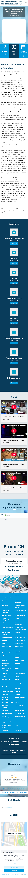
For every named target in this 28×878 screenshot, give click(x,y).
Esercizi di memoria (7, 691)
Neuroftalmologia (7, 713)
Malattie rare (18, 596)
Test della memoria (7, 687)
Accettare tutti (14, 870)
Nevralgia (17, 694)
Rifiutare (14, 863)
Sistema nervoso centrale (6, 726)
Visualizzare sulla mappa (14, 833)
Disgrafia (4, 660)
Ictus (3, 643)
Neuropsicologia (6, 615)
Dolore (16, 725)
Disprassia (18, 730)
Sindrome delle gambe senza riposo (20, 628)
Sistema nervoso (6, 646)
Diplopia (17, 702)
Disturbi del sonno (20, 615)
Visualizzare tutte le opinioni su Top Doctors (14, 792)
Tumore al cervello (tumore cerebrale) (7, 652)
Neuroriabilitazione (20, 673)
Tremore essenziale (7, 627)
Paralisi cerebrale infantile (20, 606)
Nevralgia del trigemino (5, 664)
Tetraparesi (5, 673)
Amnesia (4, 640)
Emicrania (17, 668)
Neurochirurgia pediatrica (6, 680)
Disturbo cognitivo (20, 640)
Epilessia (4, 623)
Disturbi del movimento (18, 601)
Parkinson (5, 601)
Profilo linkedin (8, 807)
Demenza (17, 691)
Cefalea (17, 618)
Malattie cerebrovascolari (19, 680)
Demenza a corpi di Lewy (7, 721)
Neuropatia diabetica (5, 706)
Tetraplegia (5, 730)
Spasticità (5, 694)
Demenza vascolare (7, 637)
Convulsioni (5, 710)
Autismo (4, 656)
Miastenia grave (19, 660)
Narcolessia (18, 684)
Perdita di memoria (20, 637)
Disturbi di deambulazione (19, 623)
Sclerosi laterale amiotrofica (6, 669)
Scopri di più (14, 243)
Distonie (4, 676)
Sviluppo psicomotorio (5, 717)
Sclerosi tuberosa (20, 721)
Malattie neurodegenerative (7, 597)
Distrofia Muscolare (7, 702)
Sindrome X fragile (20, 713)
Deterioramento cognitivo (6, 633)
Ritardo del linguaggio (18, 656)
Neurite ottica (19, 643)
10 (24, 788)
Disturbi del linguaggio (5, 698)
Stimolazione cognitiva (18, 687)
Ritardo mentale (19, 710)
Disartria (4, 684)
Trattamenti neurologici (5, 611)
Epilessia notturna (20, 716)
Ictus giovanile (19, 705)
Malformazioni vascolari (19, 647)
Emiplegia (17, 663)
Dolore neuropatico (20, 610)
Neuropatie (5, 605)
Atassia (17, 676)
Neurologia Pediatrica (18, 652)
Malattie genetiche (20, 697)
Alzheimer (17, 632)
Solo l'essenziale (14, 867)
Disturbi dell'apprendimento (7, 619)
